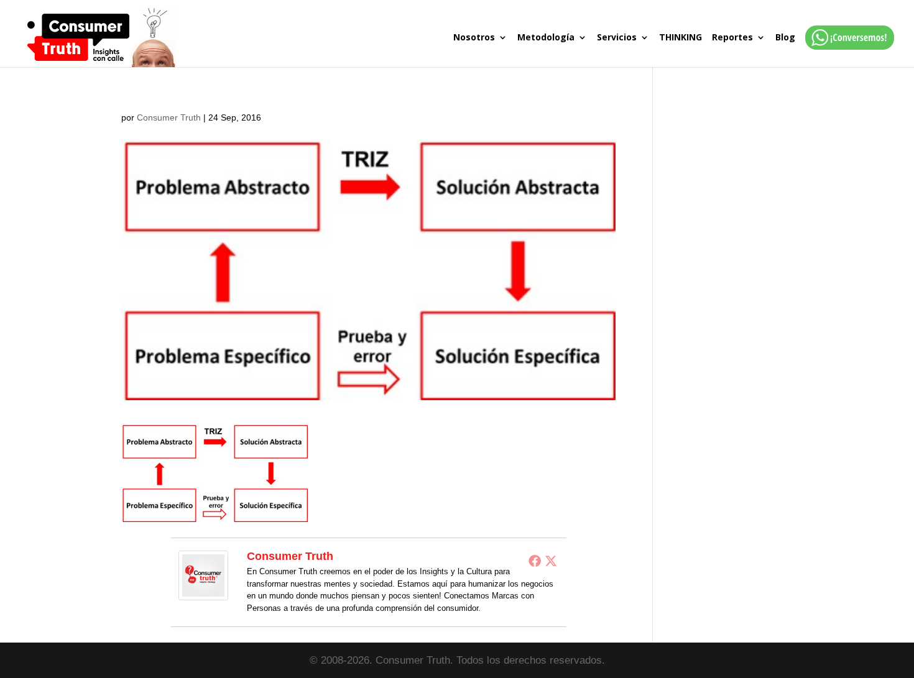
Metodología (546, 38)
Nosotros (474, 38)
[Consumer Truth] (203, 592)
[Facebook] (534, 560)
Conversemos (846, 50)
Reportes (732, 38)
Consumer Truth (169, 117)
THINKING (680, 38)
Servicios (617, 38)
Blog (785, 38)
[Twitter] (550, 560)
